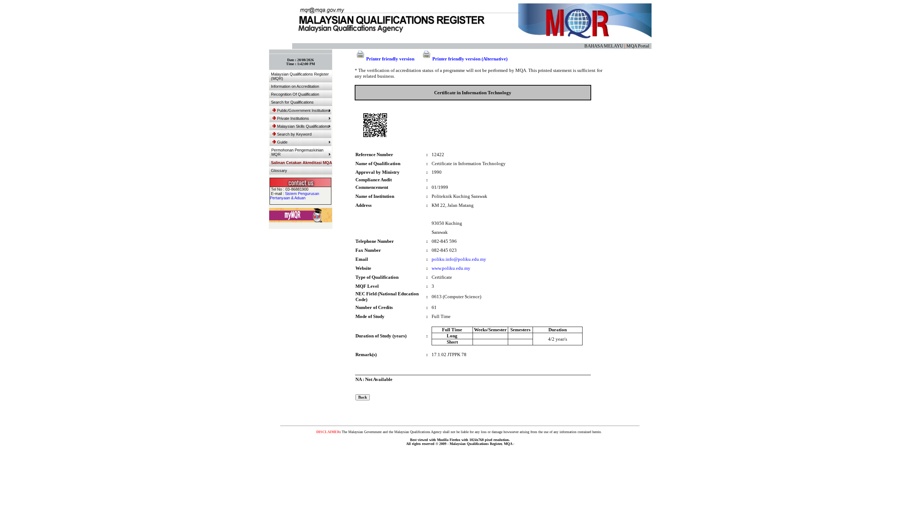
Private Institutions (293, 118)
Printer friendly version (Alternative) (469, 59)
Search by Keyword (294, 134)
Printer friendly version (390, 59)
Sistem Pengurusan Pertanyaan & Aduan (294, 195)
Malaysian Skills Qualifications (303, 126)
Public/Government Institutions (303, 110)
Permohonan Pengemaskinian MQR (297, 152)
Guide (282, 142)
